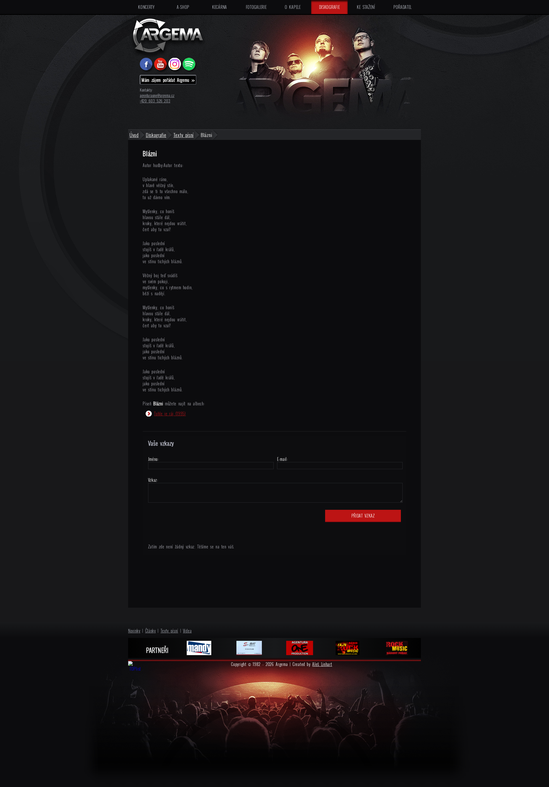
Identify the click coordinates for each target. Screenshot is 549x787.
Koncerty (146, 7)
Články (150, 631)
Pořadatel (402, 7)
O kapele (293, 7)
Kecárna (219, 7)
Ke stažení (366, 7)
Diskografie (329, 7)
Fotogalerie (256, 7)
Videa (187, 631)
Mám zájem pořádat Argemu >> (168, 80)
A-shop (183, 7)
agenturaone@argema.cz (157, 95)
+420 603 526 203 (155, 101)
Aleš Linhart (322, 664)
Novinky (134, 631)
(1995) (170, 414)
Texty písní (169, 631)
